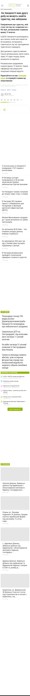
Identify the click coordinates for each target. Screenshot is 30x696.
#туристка (3, 90)
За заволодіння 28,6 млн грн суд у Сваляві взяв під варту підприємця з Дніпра (13, 243)
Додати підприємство (15, 409)
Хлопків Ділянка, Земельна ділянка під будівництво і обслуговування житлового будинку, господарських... (14, 486)
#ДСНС (9, 90)
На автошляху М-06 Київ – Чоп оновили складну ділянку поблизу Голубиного (14, 231)
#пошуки (14, 90)
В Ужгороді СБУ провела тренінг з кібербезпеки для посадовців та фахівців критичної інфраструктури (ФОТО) (13, 205)
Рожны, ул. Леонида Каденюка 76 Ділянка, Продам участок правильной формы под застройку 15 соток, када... (15, 516)
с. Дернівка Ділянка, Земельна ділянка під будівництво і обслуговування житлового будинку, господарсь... (15, 547)
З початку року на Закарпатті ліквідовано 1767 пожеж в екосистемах (14, 168)
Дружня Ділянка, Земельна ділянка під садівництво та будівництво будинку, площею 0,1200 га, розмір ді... (15, 564)
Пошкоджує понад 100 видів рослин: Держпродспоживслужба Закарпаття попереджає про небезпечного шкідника (15, 321)
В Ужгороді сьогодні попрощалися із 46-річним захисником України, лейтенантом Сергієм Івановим (14, 181)
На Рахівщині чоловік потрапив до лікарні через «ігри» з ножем (15, 193)
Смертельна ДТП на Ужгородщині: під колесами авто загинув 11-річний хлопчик (15, 335)
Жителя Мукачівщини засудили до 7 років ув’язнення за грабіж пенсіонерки (15, 219)
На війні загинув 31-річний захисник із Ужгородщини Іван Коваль (14, 347)
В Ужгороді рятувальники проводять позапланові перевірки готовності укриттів (14, 255)
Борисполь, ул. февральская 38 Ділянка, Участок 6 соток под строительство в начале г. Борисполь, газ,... (15, 593)
